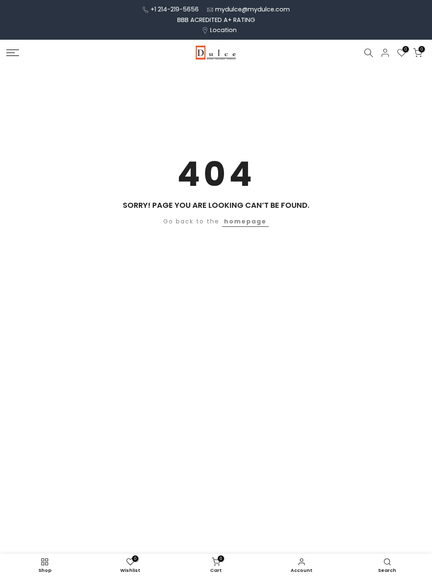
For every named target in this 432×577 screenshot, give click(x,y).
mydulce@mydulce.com (252, 9)
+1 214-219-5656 (175, 9)
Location (223, 30)
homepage (245, 221)
